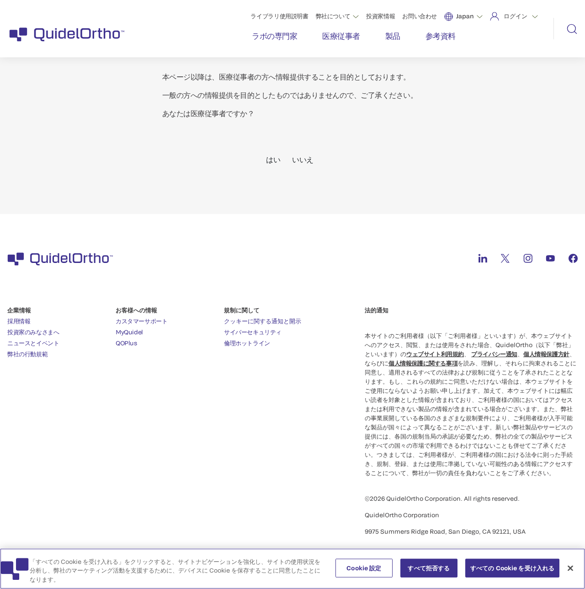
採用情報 (18, 321)
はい (273, 159)
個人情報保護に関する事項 (422, 363)
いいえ (303, 159)
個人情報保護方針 (546, 354)
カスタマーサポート (142, 321)
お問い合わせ (419, 16)
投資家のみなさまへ (33, 332)
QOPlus (126, 343)
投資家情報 (380, 16)
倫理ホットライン (247, 343)
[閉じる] (570, 568)
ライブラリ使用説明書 (279, 16)
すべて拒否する (429, 567)
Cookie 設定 (363, 567)
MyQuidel (129, 332)
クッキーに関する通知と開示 (262, 321)
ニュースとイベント (33, 343)
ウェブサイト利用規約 (435, 354)
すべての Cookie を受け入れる (512, 567)
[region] (292, 568)
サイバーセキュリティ (253, 332)
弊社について (333, 16)
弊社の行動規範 (27, 354)
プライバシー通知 (494, 354)
